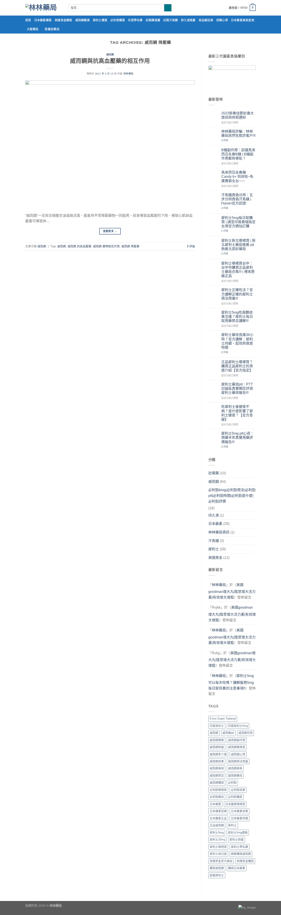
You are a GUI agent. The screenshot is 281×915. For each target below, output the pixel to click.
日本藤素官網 (218, 811)
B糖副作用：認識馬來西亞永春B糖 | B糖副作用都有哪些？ (238, 154)
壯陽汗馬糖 (170, 20)
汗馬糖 (213, 541)
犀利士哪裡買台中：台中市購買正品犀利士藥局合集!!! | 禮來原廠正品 (238, 269)
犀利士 (213, 549)
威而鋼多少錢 (218, 754)
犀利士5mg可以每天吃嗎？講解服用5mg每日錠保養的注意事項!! (231, 682)
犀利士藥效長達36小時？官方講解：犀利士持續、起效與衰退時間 (237, 341)
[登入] (220, 8)
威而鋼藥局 (235, 775)
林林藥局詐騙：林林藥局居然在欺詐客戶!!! (238, 133)
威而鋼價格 (217, 740)
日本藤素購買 (43, 20)
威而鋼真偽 (235, 768)
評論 (191, 246)
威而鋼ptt (228, 732)
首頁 (28, 20)
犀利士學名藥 (239, 846)
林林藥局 (128, 73)
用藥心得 (222, 20)
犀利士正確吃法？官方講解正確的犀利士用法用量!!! (237, 294)
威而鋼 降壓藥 (130, 246)
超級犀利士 (217, 875)
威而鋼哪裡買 (236, 747)
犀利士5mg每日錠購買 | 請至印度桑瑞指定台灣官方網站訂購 (238, 222)
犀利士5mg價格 (238, 832)
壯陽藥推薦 (153, 20)
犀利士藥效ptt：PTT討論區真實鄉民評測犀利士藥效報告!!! (237, 388)
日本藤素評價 (239, 818)
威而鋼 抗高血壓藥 (79, 246)
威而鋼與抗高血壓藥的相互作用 (110, 61)
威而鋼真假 (217, 768)
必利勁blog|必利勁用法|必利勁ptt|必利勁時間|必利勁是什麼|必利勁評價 (232, 495)
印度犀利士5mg (238, 725)
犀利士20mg (217, 839)
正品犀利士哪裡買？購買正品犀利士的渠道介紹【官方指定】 (237, 366)
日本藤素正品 (218, 818)
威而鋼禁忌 (217, 775)
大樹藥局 (32, 29)
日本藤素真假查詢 (242, 20)
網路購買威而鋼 (241, 853)
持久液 (213, 515)
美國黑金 (215, 558)
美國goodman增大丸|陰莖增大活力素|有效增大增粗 (232, 591)
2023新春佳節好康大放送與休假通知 (237, 115)
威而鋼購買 (82, 20)
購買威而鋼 (217, 868)
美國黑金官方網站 (221, 861)
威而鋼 (110, 54)
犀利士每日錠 (218, 853)
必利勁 (232, 782)
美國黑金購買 (63, 20)
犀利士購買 (100, 20)
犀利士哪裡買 (218, 846)
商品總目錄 (206, 20)
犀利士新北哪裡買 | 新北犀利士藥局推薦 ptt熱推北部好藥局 (238, 245)
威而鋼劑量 (217, 747)
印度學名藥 (135, 20)
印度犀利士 (217, 725)
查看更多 (110, 231)
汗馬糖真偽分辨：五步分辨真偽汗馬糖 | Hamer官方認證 (237, 199)
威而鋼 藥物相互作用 (106, 246)
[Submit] (167, 8)
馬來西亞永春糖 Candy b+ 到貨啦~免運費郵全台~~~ (237, 177)
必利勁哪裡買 (218, 789)
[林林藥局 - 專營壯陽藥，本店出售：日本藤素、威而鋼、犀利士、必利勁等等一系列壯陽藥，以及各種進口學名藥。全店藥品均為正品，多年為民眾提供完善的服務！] (43, 8)
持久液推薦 (188, 20)
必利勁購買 (117, 20)
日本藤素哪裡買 (235, 804)
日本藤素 (215, 524)
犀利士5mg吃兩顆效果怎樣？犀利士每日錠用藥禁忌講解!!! (237, 317)
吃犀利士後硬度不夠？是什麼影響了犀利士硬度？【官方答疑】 (237, 413)
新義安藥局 (52, 29)
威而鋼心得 (238, 754)
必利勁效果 (238, 789)
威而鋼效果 (217, 761)
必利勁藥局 (217, 796)
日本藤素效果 (239, 811)
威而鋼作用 (245, 732)
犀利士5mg (217, 832)
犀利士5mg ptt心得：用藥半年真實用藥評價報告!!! (237, 438)
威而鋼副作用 (236, 740)
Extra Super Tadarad (223, 718)
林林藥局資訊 (218, 532)
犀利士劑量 (236, 839)
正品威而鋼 (217, 825)
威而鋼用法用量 (238, 761)
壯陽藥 (213, 473)
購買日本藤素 (236, 868)
